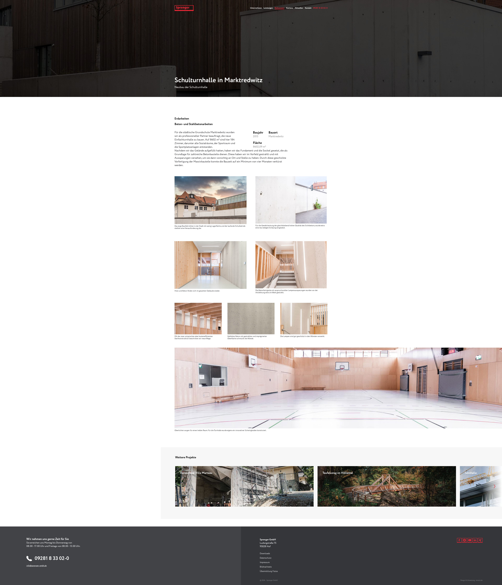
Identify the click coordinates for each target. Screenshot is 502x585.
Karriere (289, 8)
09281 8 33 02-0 (320, 8)
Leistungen (268, 8)
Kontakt (308, 8)
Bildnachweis (266, 566)
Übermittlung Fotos (269, 571)
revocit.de (479, 580)
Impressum (265, 562)
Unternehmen (256, 8)
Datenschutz (265, 558)
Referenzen (279, 8)
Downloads (265, 553)
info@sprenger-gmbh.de (36, 565)
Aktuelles (299, 8)
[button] (492, 486)
